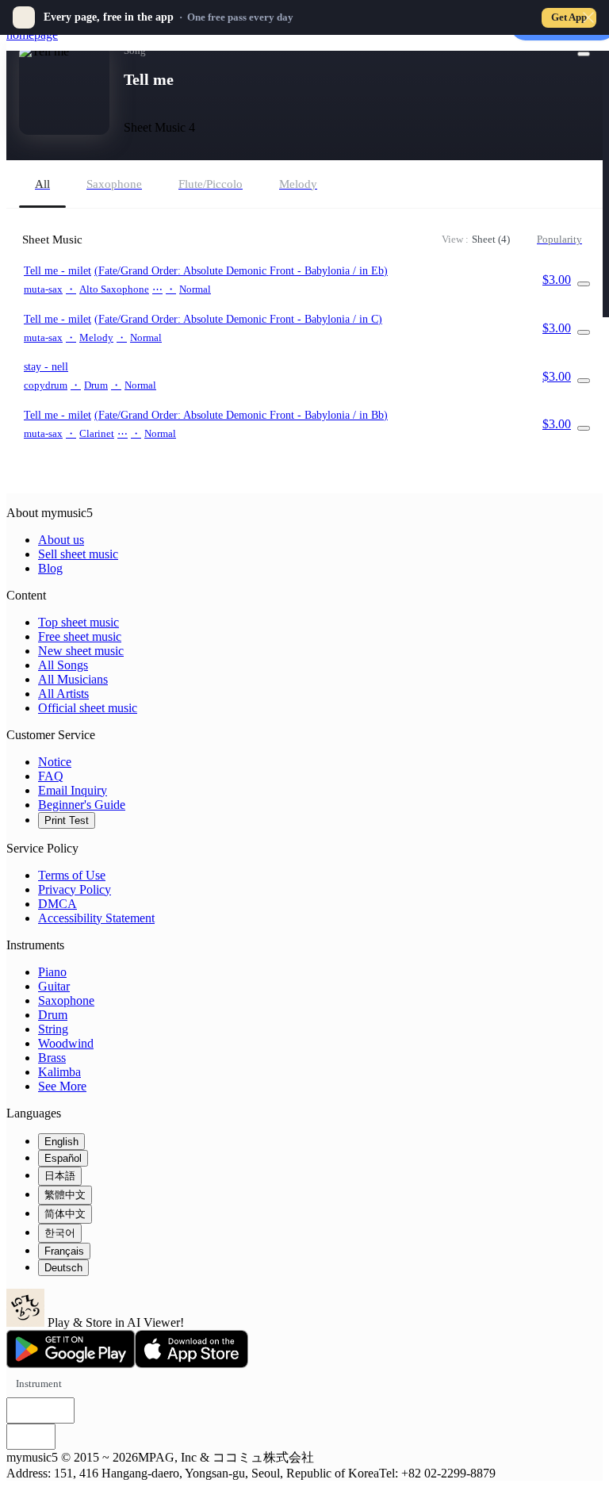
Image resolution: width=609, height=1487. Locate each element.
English (61, 1142)
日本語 (59, 1176)
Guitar (54, 986)
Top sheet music (78, 622)
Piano (52, 972)
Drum (52, 1014)
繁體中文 (65, 1195)
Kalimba (59, 1072)
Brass (52, 1057)
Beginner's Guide (81, 804)
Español (63, 1158)
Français (64, 1251)
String (53, 1029)
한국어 (59, 1233)
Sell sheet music (78, 554)
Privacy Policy (74, 889)
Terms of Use (71, 875)
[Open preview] (583, 284)
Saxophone (66, 1000)
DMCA (57, 903)
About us (61, 539)
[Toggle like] (583, 54)
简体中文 (65, 1214)
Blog (50, 568)
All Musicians (73, 679)
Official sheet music (87, 708)
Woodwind (66, 1043)
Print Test (66, 820)
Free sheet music (79, 636)
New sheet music (81, 650)
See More (62, 1086)
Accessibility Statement (96, 918)
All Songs (63, 665)
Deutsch (63, 1268)
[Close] (588, 17)
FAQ (50, 776)
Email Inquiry (72, 790)
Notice (54, 761)
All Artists (63, 693)
